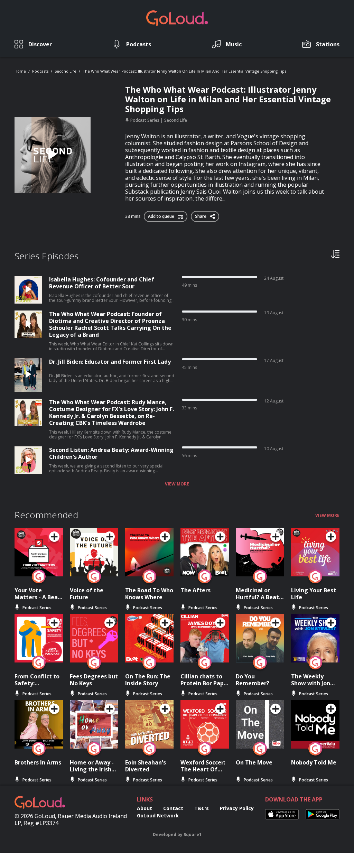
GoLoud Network (158, 815)
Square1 (193, 834)
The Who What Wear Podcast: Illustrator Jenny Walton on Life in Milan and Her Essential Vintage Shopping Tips (184, 71)
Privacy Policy (237, 808)
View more (177, 484)
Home (20, 71)
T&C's (201, 808)
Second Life (65, 71)
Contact (173, 808)
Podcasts (40, 71)
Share (201, 215)
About (144, 808)
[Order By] (335, 254)
